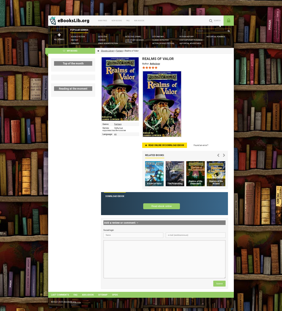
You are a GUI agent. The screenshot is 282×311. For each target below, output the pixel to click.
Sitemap (103, 295)
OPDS (115, 295)
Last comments (60, 295)
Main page (102, 21)
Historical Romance (216, 37)
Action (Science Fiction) (163, 43)
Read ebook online (161, 206)
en (115, 134)
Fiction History (186, 37)
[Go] (228, 31)
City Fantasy (158, 37)
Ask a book (139, 21)
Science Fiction (78, 37)
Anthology (155, 63)
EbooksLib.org (70, 20)
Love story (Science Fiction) (134, 41)
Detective (102, 37)
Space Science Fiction (108, 43)
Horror (101, 40)
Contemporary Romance (191, 40)
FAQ (128, 21)
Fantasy (74, 40)
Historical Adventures (190, 43)
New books (117, 21)
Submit (219, 283)
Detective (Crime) (133, 37)
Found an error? (201, 145)
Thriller (75, 43)
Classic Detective (160, 40)
